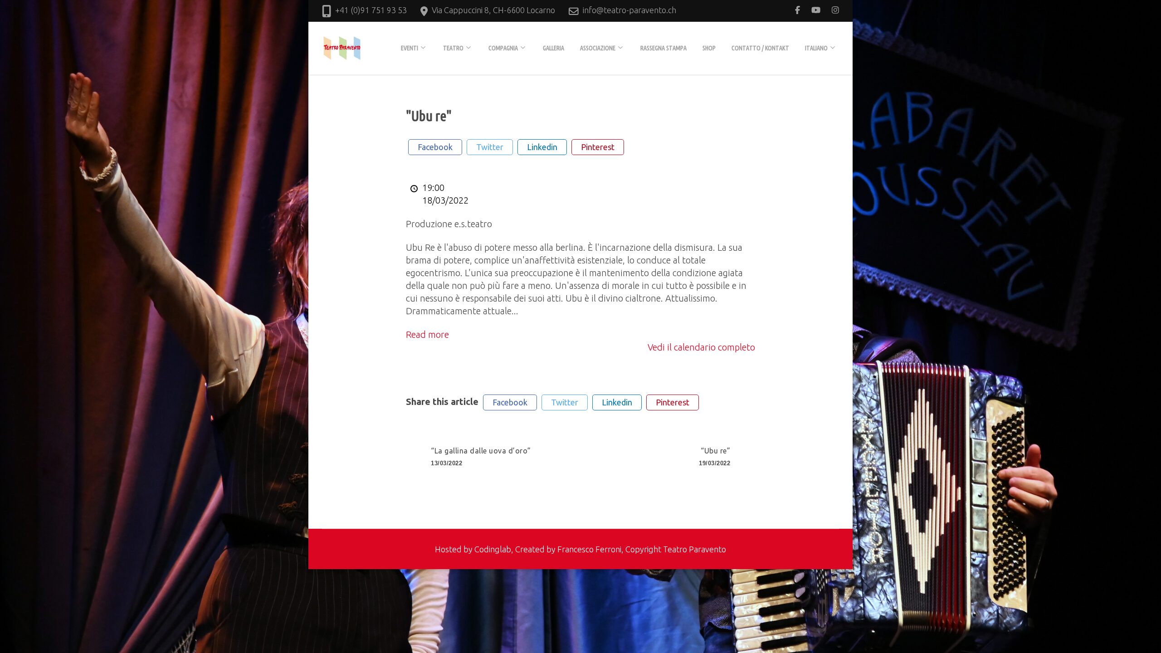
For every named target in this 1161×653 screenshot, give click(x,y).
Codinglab (492, 549)
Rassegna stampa (663, 48)
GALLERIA (553, 48)
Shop (709, 48)
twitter (489, 146)
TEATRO (453, 48)
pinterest (598, 146)
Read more (427, 334)
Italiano (816, 48)
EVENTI (409, 48)
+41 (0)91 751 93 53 (371, 10)
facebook (435, 146)
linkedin (542, 146)
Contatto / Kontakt (760, 48)
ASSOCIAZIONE (597, 48)
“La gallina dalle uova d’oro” (481, 457)
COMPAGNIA (503, 48)
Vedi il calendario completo (701, 347)
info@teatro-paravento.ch (629, 10)
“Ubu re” (714, 457)
